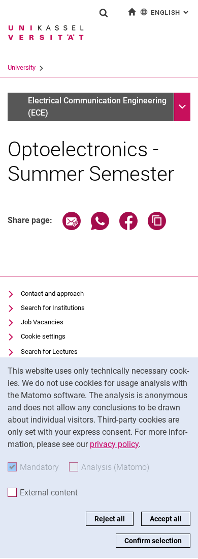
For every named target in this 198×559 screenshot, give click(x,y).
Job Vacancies (42, 322)
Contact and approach (52, 293)
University (22, 67)
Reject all (109, 519)
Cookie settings (43, 336)
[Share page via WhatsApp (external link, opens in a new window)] (100, 227)
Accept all (166, 519)
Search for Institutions (53, 308)
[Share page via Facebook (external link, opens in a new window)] (128, 227)
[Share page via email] (71, 227)
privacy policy (114, 444)
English (170, 12)
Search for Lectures (49, 351)
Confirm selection (153, 541)
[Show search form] (103, 13)
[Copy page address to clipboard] (157, 227)
